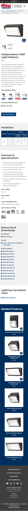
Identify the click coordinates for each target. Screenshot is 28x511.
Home (3, 11)
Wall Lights (21, 11)
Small (10, 98)
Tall (4, 98)
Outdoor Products (11, 11)
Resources (14, 476)
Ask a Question (8, 114)
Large (24, 98)
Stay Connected (14, 480)
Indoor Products (14, 469)
